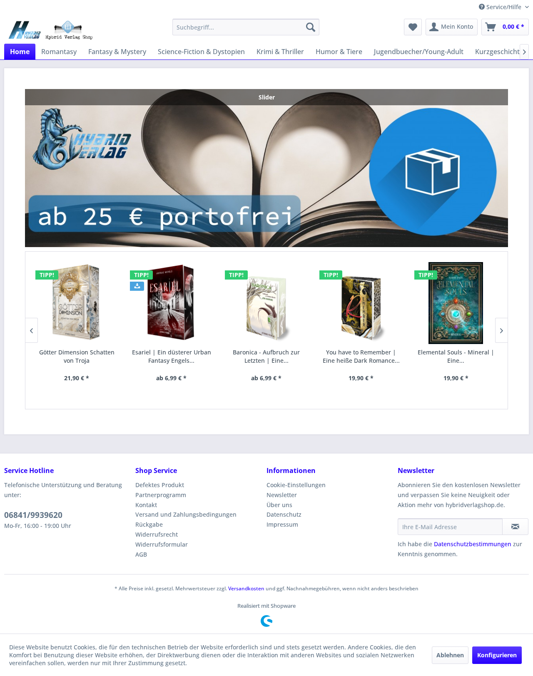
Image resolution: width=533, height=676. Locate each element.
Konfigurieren (497, 655)
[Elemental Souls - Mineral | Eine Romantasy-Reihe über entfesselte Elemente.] (456, 303)
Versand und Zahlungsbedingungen (186, 514)
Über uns (279, 505)
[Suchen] (310, 27)
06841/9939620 (33, 515)
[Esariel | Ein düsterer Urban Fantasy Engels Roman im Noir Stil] (171, 303)
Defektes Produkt (159, 485)
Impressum (282, 524)
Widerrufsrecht (156, 534)
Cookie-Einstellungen (296, 485)
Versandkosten (246, 588)
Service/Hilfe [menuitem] (504, 7)
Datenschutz (283, 514)
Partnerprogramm (160, 495)
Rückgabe (149, 524)
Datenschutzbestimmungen (472, 544)
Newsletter (281, 495)
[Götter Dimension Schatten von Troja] (77, 303)
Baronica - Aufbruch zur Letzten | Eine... (266, 356)
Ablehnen (450, 655)
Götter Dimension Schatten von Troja (77, 356)
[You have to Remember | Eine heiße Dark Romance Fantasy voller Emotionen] (361, 303)
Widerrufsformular (161, 544)
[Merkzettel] (413, 27)
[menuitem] (245, 27)
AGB (141, 554)
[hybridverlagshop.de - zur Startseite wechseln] (50, 29)
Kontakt (146, 505)
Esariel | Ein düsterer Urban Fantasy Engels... (171, 356)
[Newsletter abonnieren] (515, 526)
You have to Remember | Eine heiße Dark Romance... (361, 356)
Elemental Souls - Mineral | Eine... (456, 356)
